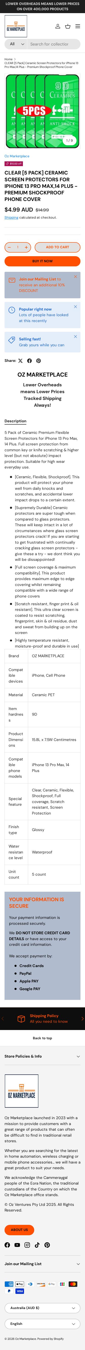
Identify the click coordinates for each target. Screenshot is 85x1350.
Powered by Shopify (50, 1339)
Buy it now (42, 261)
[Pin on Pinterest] (38, 360)
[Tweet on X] (20, 360)
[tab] (15, 421)
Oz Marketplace (17, 156)
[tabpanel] (42, 657)
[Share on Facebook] (29, 360)
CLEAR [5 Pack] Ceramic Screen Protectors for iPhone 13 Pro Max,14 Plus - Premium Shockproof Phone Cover (41, 65)
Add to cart (57, 247)
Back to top (42, 1038)
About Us (19, 1230)
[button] (68, 26)
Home (8, 59)
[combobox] (42, 44)
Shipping (11, 217)
